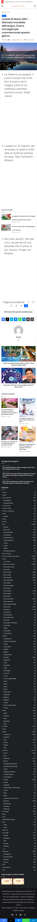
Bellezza (6, 652)
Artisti (5, 713)
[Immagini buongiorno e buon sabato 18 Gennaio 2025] (27, 407)
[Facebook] (3, 319)
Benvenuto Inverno (9, 567)
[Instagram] (25, 915)
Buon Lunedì (7, 575)
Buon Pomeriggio (8, 585)
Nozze (5, 689)
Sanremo (6, 859)
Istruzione (6, 673)
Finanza (4, 521)
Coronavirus (7, 734)
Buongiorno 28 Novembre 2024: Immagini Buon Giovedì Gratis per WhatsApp (27, 446)
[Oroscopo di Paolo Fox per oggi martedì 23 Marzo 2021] (18, 375)
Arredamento (7, 500)
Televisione (5, 851)
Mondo (6, 742)
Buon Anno (7, 529)
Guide (5, 668)
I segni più (6, 785)
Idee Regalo (7, 670)
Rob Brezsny (7, 803)
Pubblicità (15, 910)
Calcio (5, 825)
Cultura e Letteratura (8, 511)
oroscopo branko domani (11, 798)
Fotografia (6, 665)
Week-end (6, 809)
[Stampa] (32, 319)
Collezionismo (8, 654)
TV (4, 849)
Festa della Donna (9, 617)
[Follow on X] (8, 39)
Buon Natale (7, 583)
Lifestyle (4, 636)
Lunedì (5, 545)
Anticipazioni (7, 854)
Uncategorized (6, 867)
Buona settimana (8, 601)
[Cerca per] (35, 6)
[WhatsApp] (20, 319)
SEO (5, 841)
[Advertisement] (18, 124)
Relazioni (6, 697)
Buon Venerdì (7, 593)
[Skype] (11, 319)
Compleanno (7, 535)
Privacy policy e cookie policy (27, 907)
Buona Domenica (8, 599)
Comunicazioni (6, 505)
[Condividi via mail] (28, 319)
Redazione (10, 907)
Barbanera (6, 758)
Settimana (6, 806)
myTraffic (5, 726)
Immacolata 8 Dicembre (10, 622)
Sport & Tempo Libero (10, 705)
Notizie (4, 731)
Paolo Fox (6, 801)
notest (4, 729)
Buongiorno (7, 609)
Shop (3, 817)
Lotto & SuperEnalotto (10, 678)
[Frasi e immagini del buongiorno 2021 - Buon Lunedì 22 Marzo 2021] (18, 354)
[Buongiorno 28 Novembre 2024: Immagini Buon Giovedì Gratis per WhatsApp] (27, 434)
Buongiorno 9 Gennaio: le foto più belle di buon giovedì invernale (9, 443)
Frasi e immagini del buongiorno (11, 556)
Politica (6, 745)
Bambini (6, 649)
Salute (4, 814)
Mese (5, 795)
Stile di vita (5, 830)
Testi (5, 724)
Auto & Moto (7, 646)
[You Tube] (20, 915)
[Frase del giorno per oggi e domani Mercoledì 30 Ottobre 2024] (18, 881)
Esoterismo (7, 660)
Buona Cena (7, 596)
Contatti (18, 905)
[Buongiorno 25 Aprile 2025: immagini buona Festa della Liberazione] (6, 217)
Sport (3, 822)
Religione (6, 700)
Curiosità (6, 657)
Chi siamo (16, 907)
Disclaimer (21, 910)
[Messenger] (15, 319)
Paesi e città (7, 692)
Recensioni (7, 721)
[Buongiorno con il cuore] (18, 6)
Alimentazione (8, 638)
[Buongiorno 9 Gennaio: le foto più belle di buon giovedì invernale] (9, 433)
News (5, 718)
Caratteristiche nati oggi (10, 766)
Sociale (6, 702)
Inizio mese (7, 625)
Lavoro (6, 676)
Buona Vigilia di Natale (10, 604)
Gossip (4, 559)
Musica (4, 710)
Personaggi (5, 811)
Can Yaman (7, 561)
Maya (5, 793)
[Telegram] (24, 319)
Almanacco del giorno (10, 641)
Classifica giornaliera (9, 771)
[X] (7, 319)
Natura (5, 686)
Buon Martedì (7, 577)
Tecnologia (5, 832)
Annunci (4, 492)
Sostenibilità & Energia (8, 819)
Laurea (5, 543)
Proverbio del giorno (9, 551)
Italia (5, 739)
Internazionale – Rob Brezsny (12, 787)
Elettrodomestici (8, 503)
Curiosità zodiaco (9, 774)
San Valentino (7, 633)
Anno (5, 755)
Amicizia (6, 527)
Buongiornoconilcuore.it (10, 763)
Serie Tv (6, 862)
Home (4, 12)
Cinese (5, 769)
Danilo (5, 39)
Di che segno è (8, 777)
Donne (4, 513)
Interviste (6, 716)
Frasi (8, 12)
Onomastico (7, 630)
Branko (6, 761)
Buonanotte (7, 606)
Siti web (6, 843)
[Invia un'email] (9, 39)
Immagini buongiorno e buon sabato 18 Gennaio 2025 (27, 419)
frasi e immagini (6, 553)
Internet (6, 835)
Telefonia (6, 846)
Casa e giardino (6, 497)
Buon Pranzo (7, 588)
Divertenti (6, 737)
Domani (6, 779)
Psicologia (6, 694)
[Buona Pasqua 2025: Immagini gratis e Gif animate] (6, 227)
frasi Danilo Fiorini (9, 540)
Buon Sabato (7, 591)
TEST (3, 864)
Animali (6, 644)
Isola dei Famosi (8, 856)
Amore (5, 753)
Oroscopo (5, 750)
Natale (5, 548)
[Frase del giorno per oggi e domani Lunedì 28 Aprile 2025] (6, 881)
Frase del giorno (8, 537)
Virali (5, 747)
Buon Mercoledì (8, 532)
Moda (5, 684)
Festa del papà (8, 614)
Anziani (4, 495)
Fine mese (6, 620)
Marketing (6, 838)
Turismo (6, 708)
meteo (5, 681)
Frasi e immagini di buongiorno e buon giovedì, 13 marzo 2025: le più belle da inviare (9, 412)
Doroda (4, 519)
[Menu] (2, 6)
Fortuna (6, 782)
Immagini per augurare (8, 564)
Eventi (5, 662)
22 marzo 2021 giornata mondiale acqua (18, 312)
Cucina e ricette (6, 508)
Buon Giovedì (7, 572)
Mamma (6, 516)
